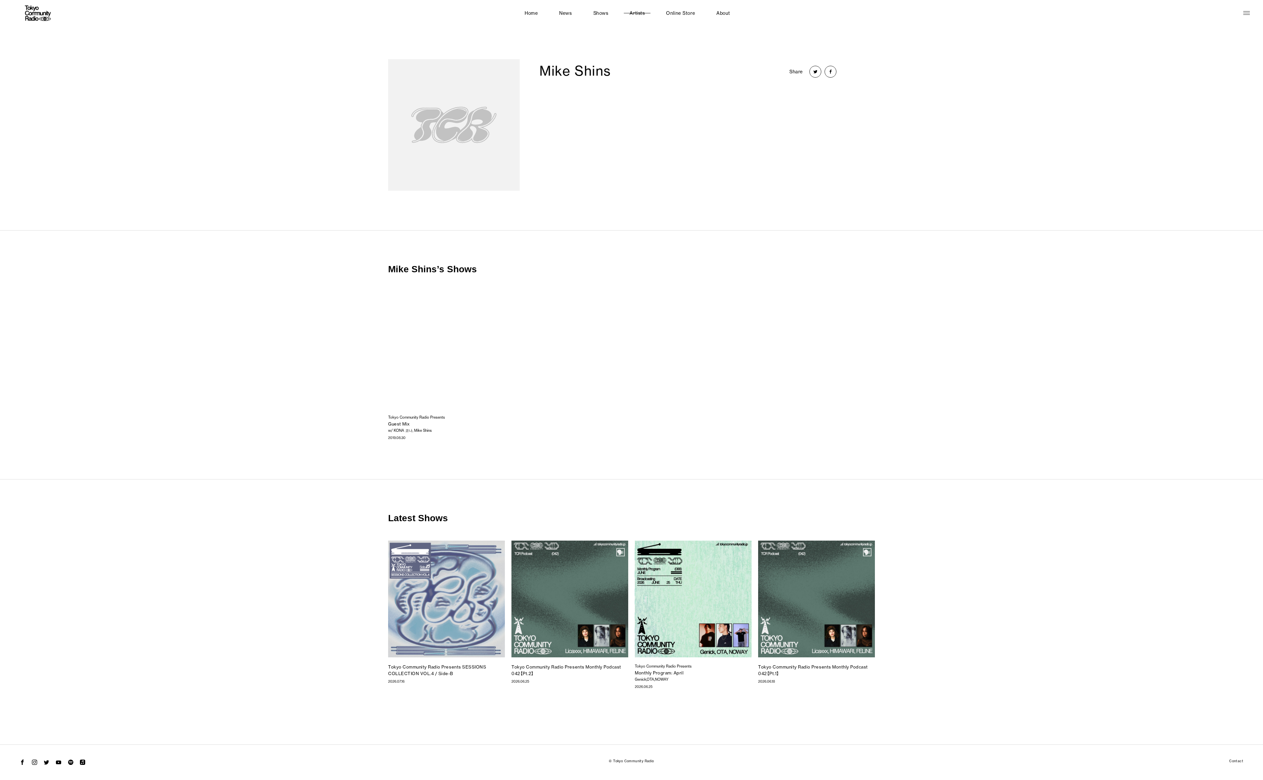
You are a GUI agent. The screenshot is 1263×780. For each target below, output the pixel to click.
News (565, 13)
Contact (1236, 761)
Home (531, 13)
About (723, 13)
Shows (600, 13)
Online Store (680, 13)
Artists (637, 13)
